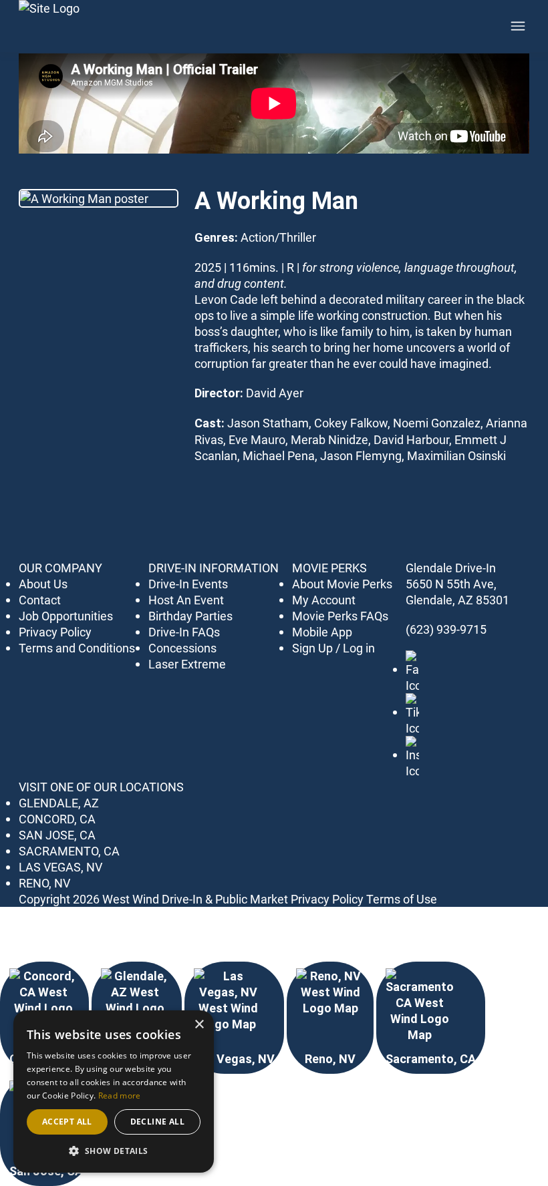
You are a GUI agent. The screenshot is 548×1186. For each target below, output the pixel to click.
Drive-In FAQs (184, 632)
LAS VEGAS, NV (60, 867)
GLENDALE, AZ (59, 803)
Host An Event (186, 600)
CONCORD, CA (57, 819)
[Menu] (518, 26)
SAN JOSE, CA (57, 835)
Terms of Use (401, 899)
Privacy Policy (55, 632)
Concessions (182, 648)
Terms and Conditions (77, 648)
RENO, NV (44, 883)
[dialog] (113, 1091)
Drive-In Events (188, 584)
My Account (324, 600)
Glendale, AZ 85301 (457, 600)
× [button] (199, 1025)
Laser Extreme (187, 664)
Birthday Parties (190, 616)
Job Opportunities (66, 616)
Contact (40, 600)
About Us (43, 584)
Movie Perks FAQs (340, 616)
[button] (113, 1151)
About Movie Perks (342, 584)
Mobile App (322, 632)
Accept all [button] (67, 1121)
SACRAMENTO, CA (69, 851)
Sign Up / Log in (333, 648)
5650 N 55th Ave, (451, 584)
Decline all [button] (157, 1121)
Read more (119, 1095)
